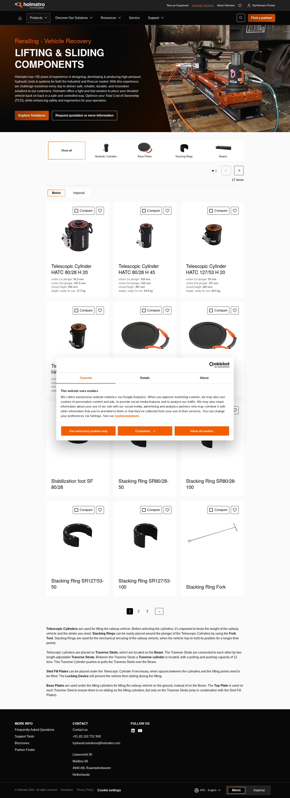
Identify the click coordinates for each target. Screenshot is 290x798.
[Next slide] (239, 170)
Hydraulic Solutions (203, 5)
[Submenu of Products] (46, 17)
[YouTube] (140, 730)
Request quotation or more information (84, 115)
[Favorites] (240, 5)
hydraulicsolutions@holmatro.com (96, 743)
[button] (213, 171)
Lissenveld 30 (82, 754)
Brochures (22, 743)
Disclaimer (67, 789)
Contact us (80, 729)
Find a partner (261, 18)
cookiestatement (127, 416)
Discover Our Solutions (71, 18)
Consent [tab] (86, 377)
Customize (142, 431)
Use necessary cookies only (88, 431)
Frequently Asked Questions (34, 729)
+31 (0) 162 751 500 (87, 736)
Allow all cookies (201, 431)
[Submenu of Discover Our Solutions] (91, 17)
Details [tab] (145, 377)
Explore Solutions (31, 115)
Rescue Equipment (178, 5)
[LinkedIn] (133, 730)
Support (153, 18)
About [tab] (204, 377)
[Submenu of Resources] (119, 17)
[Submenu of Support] (162, 17)
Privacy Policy (85, 789)
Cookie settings (109, 790)
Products (36, 18)
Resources (108, 18)
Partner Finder (25, 749)
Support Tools (24, 736)
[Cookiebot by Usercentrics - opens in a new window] (212, 365)
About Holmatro (226, 5)
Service (134, 18)
